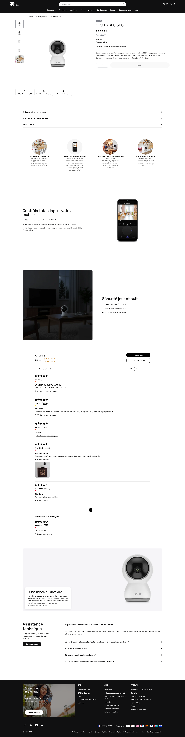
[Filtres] (131, 369)
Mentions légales (94, 732)
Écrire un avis (138, 355)
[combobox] (92, 4)
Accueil (30, 17)
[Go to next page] (97, 510)
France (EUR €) (106, 726)
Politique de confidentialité (111, 732)
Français (119, 726)
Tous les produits (41, 17)
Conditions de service (154, 732)
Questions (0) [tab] (47, 369)
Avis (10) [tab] (38, 369)
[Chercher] (123, 4)
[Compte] (174, 4)
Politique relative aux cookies (133, 732)
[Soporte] (164, 4)
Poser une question (138, 360)
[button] (101, 31)
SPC (30, 732)
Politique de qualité (78, 732)
